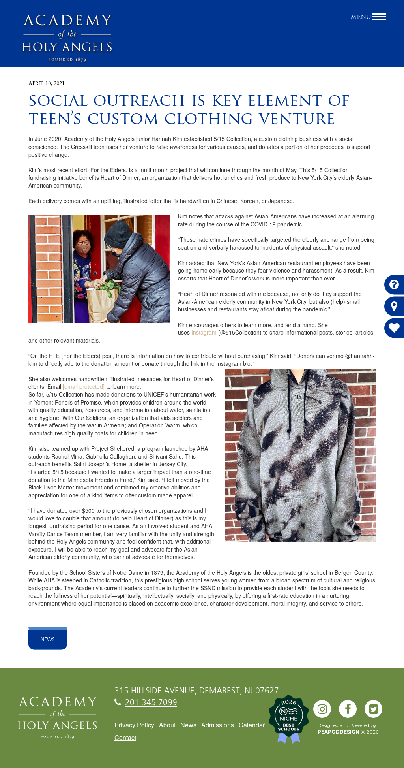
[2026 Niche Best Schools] (281, 723)
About (167, 724)
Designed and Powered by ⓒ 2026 (348, 728)
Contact (125, 737)
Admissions (217, 724)
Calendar (252, 724)
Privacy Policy (134, 724)
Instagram (204, 332)
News (48, 639)
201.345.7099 (151, 703)
